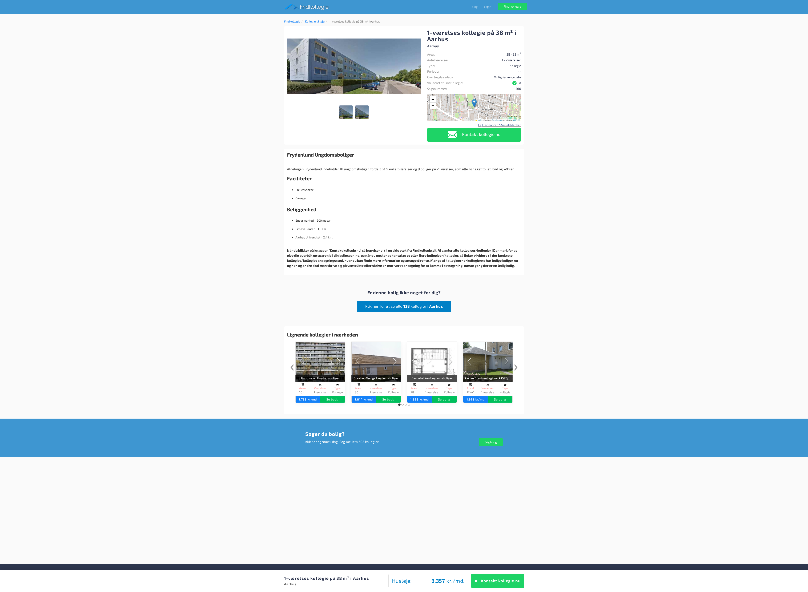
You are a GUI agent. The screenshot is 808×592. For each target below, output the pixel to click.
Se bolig (332, 399)
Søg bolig (491, 442)
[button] (417, 33)
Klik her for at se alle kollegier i (404, 306)
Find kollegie (512, 6)
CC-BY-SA (516, 120)
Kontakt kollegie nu (481, 134)
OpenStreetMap (497, 120)
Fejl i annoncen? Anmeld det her (499, 125)
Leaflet (479, 120)
